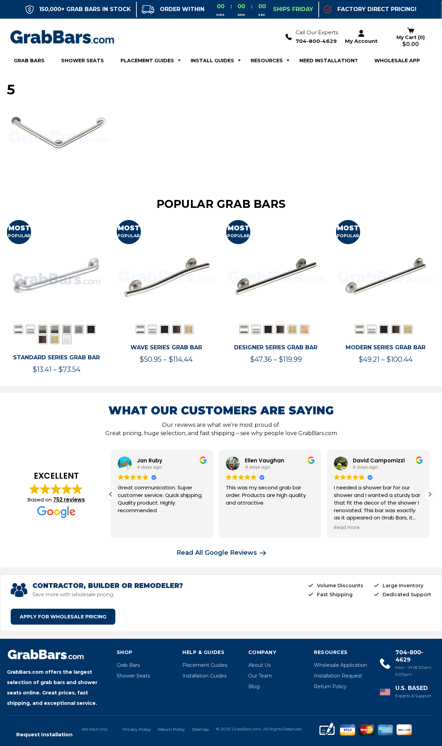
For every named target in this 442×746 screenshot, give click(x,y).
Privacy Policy (137, 729)
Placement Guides (147, 60)
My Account (361, 41)
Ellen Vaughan (264, 460)
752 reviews (69, 499)
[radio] (18, 329)
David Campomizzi (379, 460)
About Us (259, 665)
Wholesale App (397, 60)
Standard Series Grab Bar (56, 357)
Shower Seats (133, 676)
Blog (254, 686)
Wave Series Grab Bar (166, 347)
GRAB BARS (29, 60)
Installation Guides (204, 676)
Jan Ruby (149, 460)
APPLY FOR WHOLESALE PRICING (63, 617)
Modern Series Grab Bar (385, 347)
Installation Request (338, 676)
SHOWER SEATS (82, 60)
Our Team (260, 676)
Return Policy (330, 686)
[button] (429, 494)
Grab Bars (128, 665)
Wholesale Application (340, 665)
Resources (267, 60)
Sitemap (200, 729)
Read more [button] (347, 528)
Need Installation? (328, 60)
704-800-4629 (316, 41)
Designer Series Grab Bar (275, 347)
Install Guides (212, 60)
